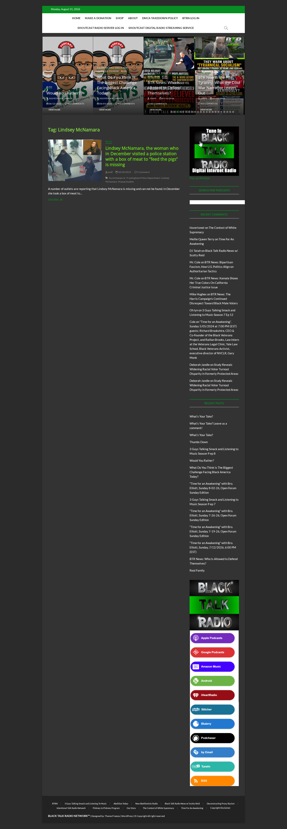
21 (230, 112)
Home (76, 18)
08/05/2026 (105, 103)
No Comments (75, 103)
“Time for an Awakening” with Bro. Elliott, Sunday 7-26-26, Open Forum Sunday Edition (213, 515)
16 (216, 112)
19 (224, 112)
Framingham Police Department (143, 177)
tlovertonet (197, 227)
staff (153, 98)
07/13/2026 (167, 98)
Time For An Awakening (192, 808)
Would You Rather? (63, 93)
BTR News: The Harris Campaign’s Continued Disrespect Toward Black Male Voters (214, 298)
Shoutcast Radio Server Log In (101, 27)
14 (210, 112)
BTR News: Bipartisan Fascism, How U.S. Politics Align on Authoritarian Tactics (212, 266)
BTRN (165, 76)
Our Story (131, 808)
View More (54, 109)
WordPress (127, 816)
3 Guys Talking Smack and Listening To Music (112, 69)
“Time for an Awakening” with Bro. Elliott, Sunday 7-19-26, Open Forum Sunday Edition (213, 531)
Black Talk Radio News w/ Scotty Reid (182, 803)
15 (213, 112)
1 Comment (143, 172)
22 (233, 112)
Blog (49, 87)
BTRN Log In (190, 18)
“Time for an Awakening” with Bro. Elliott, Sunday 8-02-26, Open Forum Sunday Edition (213, 488)
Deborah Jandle (200, 364)
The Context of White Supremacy (158, 808)
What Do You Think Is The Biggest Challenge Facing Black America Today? (117, 85)
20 (227, 112)
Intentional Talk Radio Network (71, 808)
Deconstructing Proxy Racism (220, 803)
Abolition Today (121, 803)
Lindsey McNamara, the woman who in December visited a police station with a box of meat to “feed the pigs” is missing (141, 156)
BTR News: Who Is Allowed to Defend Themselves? (164, 88)
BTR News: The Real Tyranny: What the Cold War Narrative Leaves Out (219, 85)
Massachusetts (126, 181)
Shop (120, 18)
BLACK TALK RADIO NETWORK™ (69, 815)
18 (221, 112)
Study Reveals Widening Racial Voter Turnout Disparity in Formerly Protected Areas (214, 369)
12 (204, 112)
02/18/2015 (124, 172)
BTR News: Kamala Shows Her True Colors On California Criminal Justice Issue (214, 282)
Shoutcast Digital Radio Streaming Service (161, 27)
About (133, 18)
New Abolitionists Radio (146, 803)
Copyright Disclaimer (220, 808)
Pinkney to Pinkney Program (106, 808)
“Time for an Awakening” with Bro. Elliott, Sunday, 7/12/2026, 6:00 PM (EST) (213, 547)
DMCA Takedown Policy (160, 18)
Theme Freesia (112, 816)
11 (201, 112)
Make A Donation (98, 18)
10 (198, 112)
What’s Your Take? (201, 416)
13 (207, 112)
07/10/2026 (218, 98)
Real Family (197, 570)
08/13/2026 (54, 103)
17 (218, 112)
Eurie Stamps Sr (117, 177)
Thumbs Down (199, 442)
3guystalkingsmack (60, 98)
